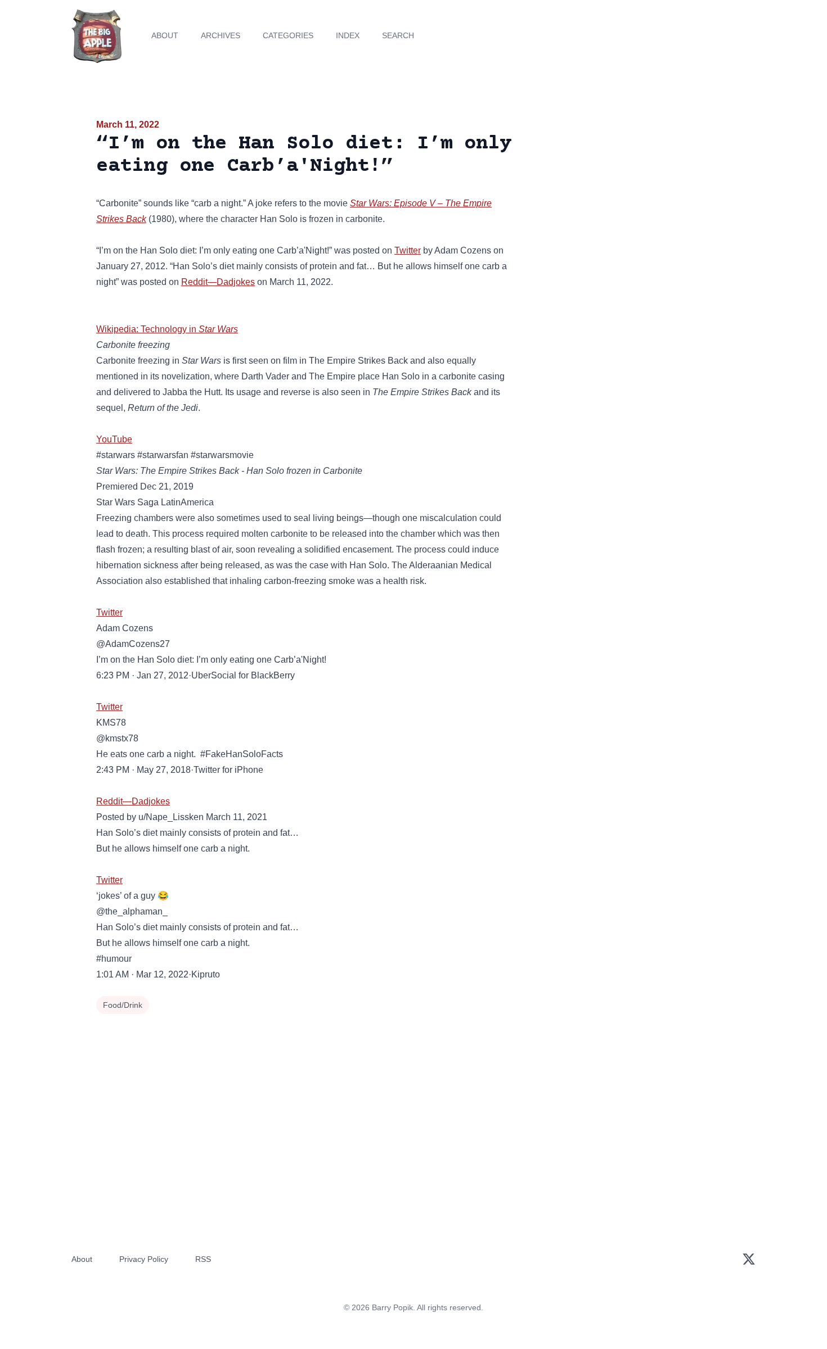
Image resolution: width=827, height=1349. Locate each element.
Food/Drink (122, 1005)
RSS (203, 1259)
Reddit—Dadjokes (218, 282)
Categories (288, 35)
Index (347, 35)
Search (398, 35)
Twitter (407, 250)
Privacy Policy (143, 1259)
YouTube (114, 439)
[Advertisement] (629, 204)
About (164, 35)
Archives (220, 35)
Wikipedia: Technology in (167, 329)
